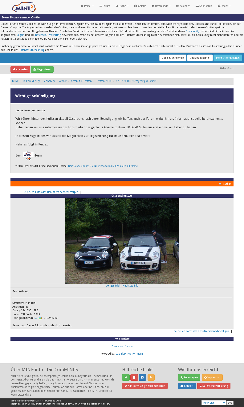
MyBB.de (38, 401)
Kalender (184, 5)
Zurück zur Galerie (122, 346)
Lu (35, 317)
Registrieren (43, 69)
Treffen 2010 (104, 81)
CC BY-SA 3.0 (77, 404)
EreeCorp (50, 404)
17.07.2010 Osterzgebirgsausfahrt (136, 81)
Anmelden (21, 69)
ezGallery (49, 81)
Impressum (213, 377)
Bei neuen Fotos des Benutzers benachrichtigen (50, 191)
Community (192, 31)
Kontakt (188, 385)
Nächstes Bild (130, 285)
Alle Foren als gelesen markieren (146, 385)
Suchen (227, 183)
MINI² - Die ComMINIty (26, 81)
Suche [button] (122, 5)
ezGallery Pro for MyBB (130, 353)
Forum (106, 5)
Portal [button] (87, 5)
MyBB (58, 401)
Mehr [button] (225, 5)
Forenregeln (190, 377)
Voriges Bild (113, 285)
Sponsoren (205, 5)
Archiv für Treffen (81, 81)
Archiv (63, 81)
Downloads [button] (161, 5)
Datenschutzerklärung (48, 34)
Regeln (20, 34)
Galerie (141, 5)
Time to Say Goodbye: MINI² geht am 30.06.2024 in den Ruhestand (103, 166)
